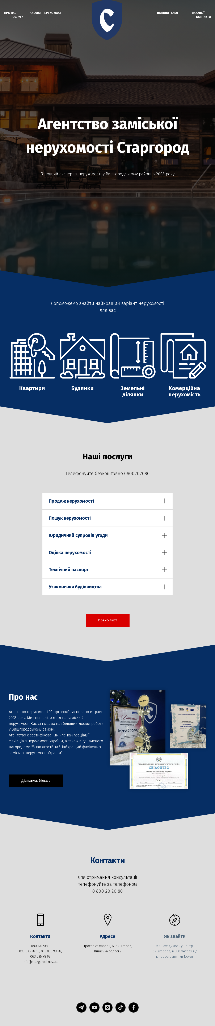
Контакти (203, 17)
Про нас (10, 13)
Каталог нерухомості (46, 13)
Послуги (16, 17)
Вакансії (198, 13)
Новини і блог (167, 13)
